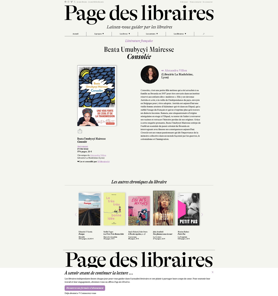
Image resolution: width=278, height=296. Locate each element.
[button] (76, 215)
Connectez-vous (88, 293)
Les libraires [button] (179, 34)
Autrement (82, 146)
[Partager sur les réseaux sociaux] (80, 132)
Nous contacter (195, 2)
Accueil (75, 34)
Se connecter (208, 2)
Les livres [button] (124, 34)
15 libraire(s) (104, 161)
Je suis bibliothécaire (96, 2)
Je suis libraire (82, 2)
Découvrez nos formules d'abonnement (84, 288)
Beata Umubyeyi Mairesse (139, 49)
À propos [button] (98, 34)
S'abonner (184, 2)
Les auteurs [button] (151, 34)
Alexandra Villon (98, 155)
